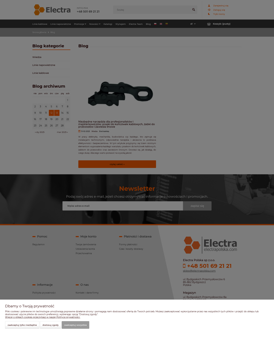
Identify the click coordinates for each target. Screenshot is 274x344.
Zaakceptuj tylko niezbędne (22, 325)
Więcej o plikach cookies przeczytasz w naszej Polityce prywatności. (42, 317)
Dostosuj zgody (50, 325)
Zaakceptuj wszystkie (75, 325)
